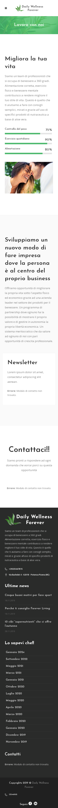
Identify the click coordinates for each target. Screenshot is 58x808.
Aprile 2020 (14, 707)
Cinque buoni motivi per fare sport (28, 595)
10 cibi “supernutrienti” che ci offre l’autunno (28, 623)
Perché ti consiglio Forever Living (27, 608)
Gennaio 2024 (15, 652)
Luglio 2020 (14, 693)
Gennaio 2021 (15, 679)
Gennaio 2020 (15, 728)
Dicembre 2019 (16, 735)
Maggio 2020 (15, 700)
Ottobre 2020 (15, 686)
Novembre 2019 (16, 742)
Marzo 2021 (13, 673)
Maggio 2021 (14, 666)
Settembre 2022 (16, 659)
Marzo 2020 (14, 714)
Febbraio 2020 (16, 721)
